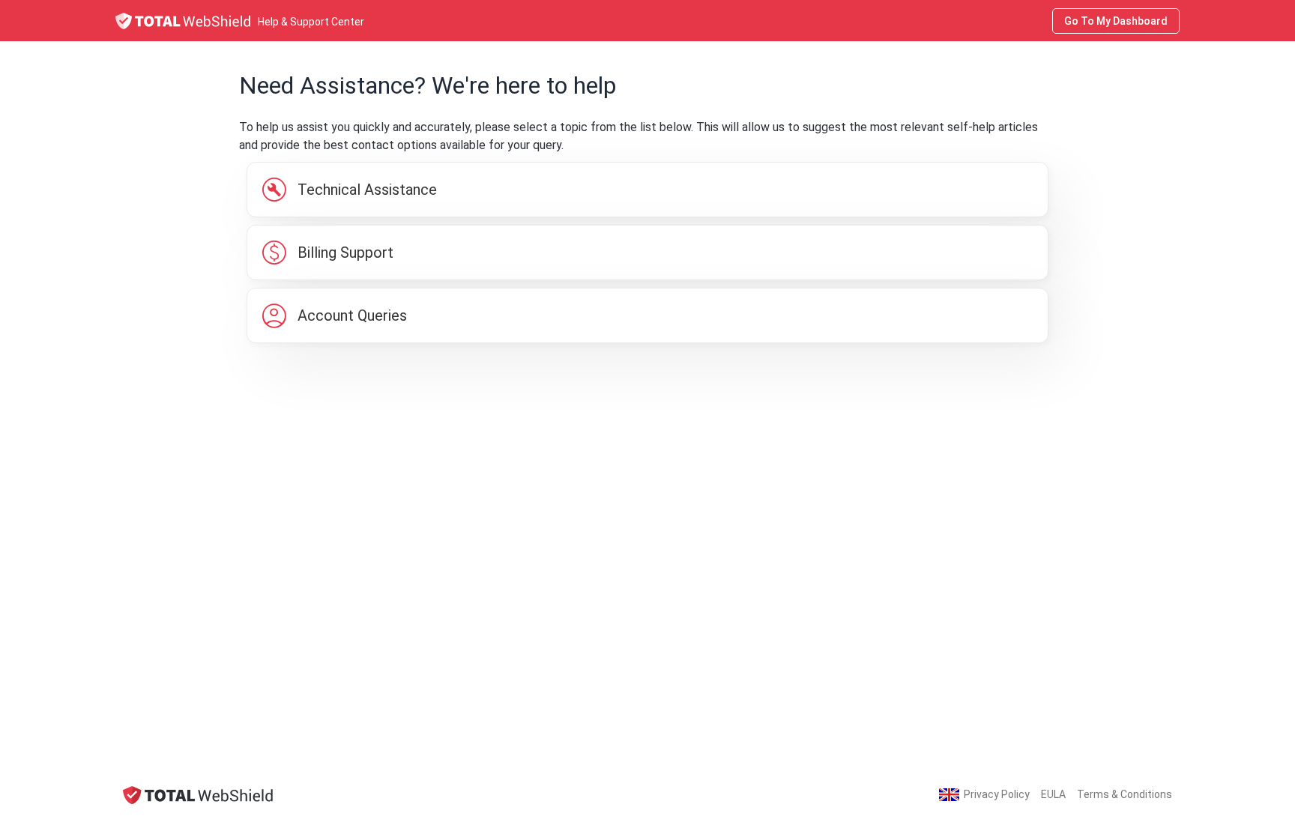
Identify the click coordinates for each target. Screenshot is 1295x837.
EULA (1053, 794)
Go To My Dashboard (1116, 21)
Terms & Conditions (1124, 794)
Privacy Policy (997, 794)
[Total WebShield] (198, 795)
